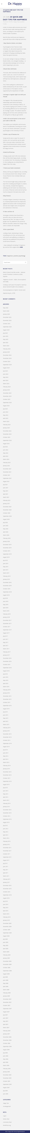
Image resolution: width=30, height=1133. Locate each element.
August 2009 (6, 936)
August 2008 (6, 974)
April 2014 (5, 759)
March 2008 (6, 989)
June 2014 (5, 753)
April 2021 (5, 494)
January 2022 (6, 465)
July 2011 (5, 863)
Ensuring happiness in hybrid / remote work (14, 290)
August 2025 (6, 330)
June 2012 (5, 828)
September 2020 (7, 516)
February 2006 (6, 1068)
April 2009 (5, 948)
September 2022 (7, 440)
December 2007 (7, 999)
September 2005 (7, 1084)
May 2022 (5, 453)
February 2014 (6, 765)
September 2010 (7, 895)
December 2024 (7, 355)
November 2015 (7, 699)
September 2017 (7, 630)
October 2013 (6, 778)
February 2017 (6, 652)
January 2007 (6, 1034)
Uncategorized (7, 1106)
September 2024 (7, 364)
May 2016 (5, 680)
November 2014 (7, 737)
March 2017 (6, 648)
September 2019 (7, 554)
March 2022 (6, 459)
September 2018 (7, 592)
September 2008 (7, 970)
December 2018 (7, 582)
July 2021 (5, 484)
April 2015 (5, 721)
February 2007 (6, 1030)
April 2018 (5, 607)
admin (22, 22)
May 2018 (5, 604)
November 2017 (7, 623)
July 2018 (5, 598)
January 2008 (6, 996)
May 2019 (5, 566)
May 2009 (5, 945)
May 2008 (5, 983)
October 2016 (6, 664)
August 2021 (6, 481)
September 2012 (7, 819)
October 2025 (6, 323)
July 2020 (5, 522)
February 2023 (6, 424)
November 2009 (7, 926)
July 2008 (5, 977)
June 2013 (5, 791)
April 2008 (5, 986)
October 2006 (6, 1043)
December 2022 (7, 431)
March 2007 (6, 1027)
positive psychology (19, 256)
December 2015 (7, 696)
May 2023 (5, 415)
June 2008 (5, 980)
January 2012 (6, 844)
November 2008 (7, 964)
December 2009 (7, 923)
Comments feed (7, 1122)
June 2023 (5, 412)
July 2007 (5, 1015)
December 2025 (7, 317)
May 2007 (5, 1021)
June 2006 (5, 1056)
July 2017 (5, 636)
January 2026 (6, 314)
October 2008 (6, 967)
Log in (4, 1116)
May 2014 (5, 756)
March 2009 (6, 952)
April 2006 (5, 1062)
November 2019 (7, 547)
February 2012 (6, 841)
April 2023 (5, 418)
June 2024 (5, 374)
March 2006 (6, 1065)
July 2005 (5, 1090)
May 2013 (5, 794)
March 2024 (6, 383)
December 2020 (7, 506)
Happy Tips (16, 22)
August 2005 (6, 1087)
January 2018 (6, 617)
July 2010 (5, 901)
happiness (10, 256)
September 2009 (7, 933)
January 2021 (6, 503)
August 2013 (6, 784)
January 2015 (6, 731)
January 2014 (6, 768)
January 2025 (6, 352)
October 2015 (6, 702)
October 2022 (6, 437)
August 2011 (6, 860)
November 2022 (7, 434)
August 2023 (6, 405)
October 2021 (6, 475)
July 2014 (5, 749)
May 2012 (5, 832)
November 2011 (7, 851)
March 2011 (6, 876)
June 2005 (5, 1094)
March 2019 (6, 573)
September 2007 (7, 1008)
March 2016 (6, 686)
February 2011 (6, 879)
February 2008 (6, 993)
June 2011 (5, 866)
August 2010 (6, 898)
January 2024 (6, 390)
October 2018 (6, 589)
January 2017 (6, 655)
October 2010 (6, 892)
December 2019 (7, 544)
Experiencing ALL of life (9, 293)
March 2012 (6, 838)
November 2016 (7, 661)
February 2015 (6, 727)
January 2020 (6, 541)
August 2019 (6, 557)
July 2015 (5, 712)
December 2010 (7, 885)
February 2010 (6, 917)
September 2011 (7, 857)
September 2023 (7, 402)
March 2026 (6, 311)
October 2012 (6, 816)
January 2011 (6, 882)
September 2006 (7, 1046)
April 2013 (5, 797)
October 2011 (6, 854)
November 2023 (7, 396)
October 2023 (6, 399)
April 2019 (5, 570)
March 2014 (6, 762)
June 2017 (5, 639)
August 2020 (6, 519)
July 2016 (5, 674)
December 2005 (7, 1075)
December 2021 (7, 469)
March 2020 (6, 535)
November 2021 (7, 472)
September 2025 (7, 327)
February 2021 (6, 500)
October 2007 (6, 1005)
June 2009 (5, 942)
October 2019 (6, 551)
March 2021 (6, 497)
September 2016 (7, 667)
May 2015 (5, 718)
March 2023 (6, 421)
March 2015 (6, 724)
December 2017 (7, 620)
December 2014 (7, 734)
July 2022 (5, 446)
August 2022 (6, 443)
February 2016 (6, 690)
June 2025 (5, 336)
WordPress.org (7, 1125)
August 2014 (6, 746)
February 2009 (6, 955)
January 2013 (6, 806)
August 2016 (6, 671)
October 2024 (6, 361)
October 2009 (6, 929)
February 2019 (6, 576)
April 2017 (5, 645)
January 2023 (6, 428)
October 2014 (6, 740)
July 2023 (5, 409)
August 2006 (6, 1049)
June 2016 (5, 677)
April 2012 (5, 835)
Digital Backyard (21, 1131)
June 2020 (5, 525)
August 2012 (6, 822)
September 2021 (7, 478)
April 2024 (5, 380)
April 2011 (5, 873)
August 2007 (6, 1011)
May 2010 (5, 907)
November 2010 (7, 888)
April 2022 (5, 456)
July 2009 (5, 939)
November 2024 (7, 358)
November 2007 (7, 1002)
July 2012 (5, 825)
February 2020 (6, 538)
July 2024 (5, 371)
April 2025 (5, 342)
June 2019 (5, 563)
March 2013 (6, 800)
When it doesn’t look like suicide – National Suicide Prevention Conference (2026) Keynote (14, 274)
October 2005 (6, 1081)
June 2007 (5, 1018)
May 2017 (5, 642)
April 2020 (5, 532)
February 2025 (6, 349)
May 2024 (5, 377)
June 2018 (5, 601)
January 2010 (6, 920)
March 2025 (6, 345)
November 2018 (7, 585)
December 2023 (7, 393)
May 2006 (5, 1059)
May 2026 (5, 308)
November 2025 (7, 320)
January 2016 (6, 693)
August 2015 (6, 708)
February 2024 (6, 386)
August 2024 (6, 368)
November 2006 (7, 1040)
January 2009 (6, 958)
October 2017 (6, 626)
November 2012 (7, 813)
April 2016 (5, 683)
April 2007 (5, 1024)
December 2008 (7, 961)
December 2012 (7, 809)
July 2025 (5, 333)
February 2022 (6, 462)
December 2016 (7, 658)
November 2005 (7, 1078)
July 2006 (5, 1053)
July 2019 (5, 560)
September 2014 (7, 743)
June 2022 (5, 450)
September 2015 (7, 705)
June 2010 (5, 904)
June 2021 (5, 487)
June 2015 (5, 715)
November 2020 (7, 510)
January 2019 (6, 579)
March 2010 (6, 914)
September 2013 (7, 781)
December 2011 (7, 847)
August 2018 (6, 595)
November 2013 (7, 775)
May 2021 (5, 491)
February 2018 (6, 614)
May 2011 (5, 869)
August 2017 (6, 633)
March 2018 (6, 611)
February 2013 (6, 803)
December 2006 (7, 1037)
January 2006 (6, 1071)
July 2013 (5, 787)
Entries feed (6, 1119)
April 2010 (5, 910)
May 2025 (5, 339)
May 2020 (5, 529)
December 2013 (7, 772)
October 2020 (6, 513)
